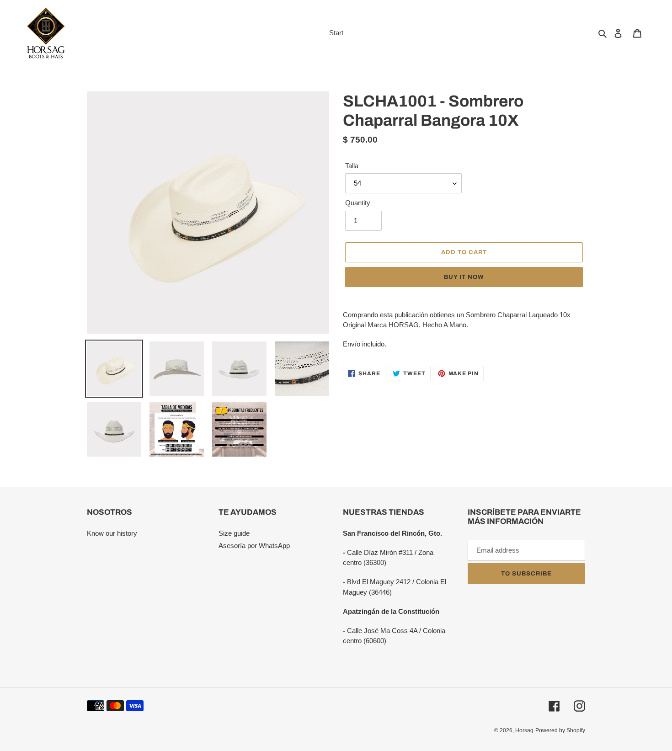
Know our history (112, 533)
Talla (351, 166)
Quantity (357, 203)
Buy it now (464, 277)
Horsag (524, 730)
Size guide (234, 533)
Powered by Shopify (560, 730)
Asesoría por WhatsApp (254, 545)
